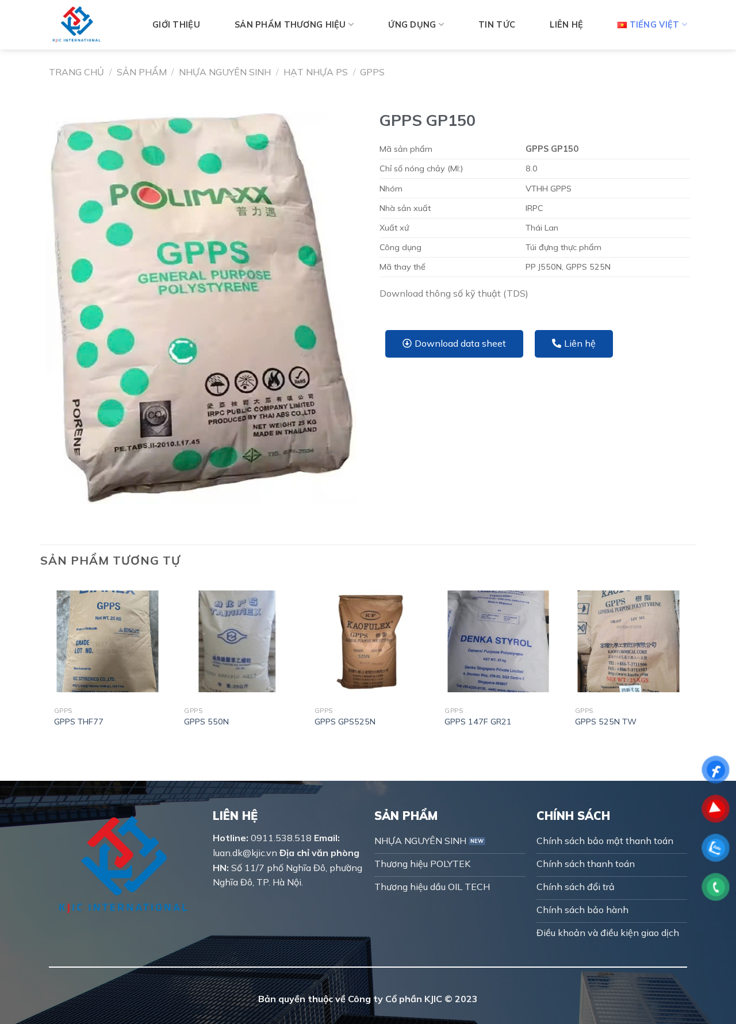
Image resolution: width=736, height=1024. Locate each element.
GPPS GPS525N (345, 721)
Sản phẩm (142, 72)
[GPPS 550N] (238, 641)
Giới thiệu (176, 25)
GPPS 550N (206, 721)
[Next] (687, 663)
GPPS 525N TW (606, 721)
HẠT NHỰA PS (315, 72)
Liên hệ (566, 25)
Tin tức (496, 25)
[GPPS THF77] (108, 641)
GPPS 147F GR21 (478, 721)
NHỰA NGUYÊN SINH (225, 72)
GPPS (372, 72)
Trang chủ (76, 72)
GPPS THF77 (78, 721)
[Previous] (48, 663)
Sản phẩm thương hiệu (290, 25)
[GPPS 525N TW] (629, 641)
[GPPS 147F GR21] (498, 641)
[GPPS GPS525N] (368, 641)
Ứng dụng (412, 25)
